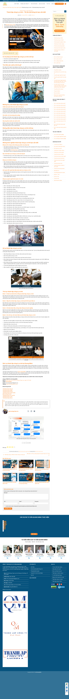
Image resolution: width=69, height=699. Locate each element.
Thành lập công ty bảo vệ (8, 388)
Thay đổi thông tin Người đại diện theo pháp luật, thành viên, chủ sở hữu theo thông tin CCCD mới (60, 81)
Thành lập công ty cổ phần (58, 154)
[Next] (6, 526)
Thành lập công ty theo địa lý (59, 158)
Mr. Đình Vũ (33, 15)
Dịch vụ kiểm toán (57, 62)
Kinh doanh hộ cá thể (58, 148)
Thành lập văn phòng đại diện (59, 45)
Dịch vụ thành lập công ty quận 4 (60, 109)
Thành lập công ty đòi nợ (7, 397)
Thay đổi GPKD (34, 3)
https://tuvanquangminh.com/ (12, 384)
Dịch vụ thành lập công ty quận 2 (60, 105)
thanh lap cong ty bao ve (39, 451)
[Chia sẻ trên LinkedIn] (30, 443)
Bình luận (6, 492)
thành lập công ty (14, 149)
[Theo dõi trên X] (56, 584)
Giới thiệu (16, 3)
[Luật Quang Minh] (8, 4)
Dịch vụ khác (42, 3)
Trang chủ (4, 7)
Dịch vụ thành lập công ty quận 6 (60, 111)
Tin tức (48, 3)
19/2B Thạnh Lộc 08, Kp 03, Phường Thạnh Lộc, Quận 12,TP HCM (18, 380)
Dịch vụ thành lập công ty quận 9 (60, 115)
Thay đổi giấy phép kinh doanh (59, 172)
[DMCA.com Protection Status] (54, 587)
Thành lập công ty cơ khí (7, 396)
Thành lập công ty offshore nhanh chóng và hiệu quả (14, 454)
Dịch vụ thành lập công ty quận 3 (60, 107)
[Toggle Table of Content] (16, 53)
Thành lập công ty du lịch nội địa (9, 392)
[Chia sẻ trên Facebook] (22, 443)
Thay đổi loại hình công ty (58, 89)
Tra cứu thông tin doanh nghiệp (60, 138)
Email (20, 501)
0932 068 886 (9, 381)
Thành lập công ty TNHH (58, 38)
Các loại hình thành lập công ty (59, 146)
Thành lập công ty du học (8, 391)
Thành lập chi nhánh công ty (59, 43)
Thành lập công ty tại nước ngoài (60, 156)
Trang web (36, 501)
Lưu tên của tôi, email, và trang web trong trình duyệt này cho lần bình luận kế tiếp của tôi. (21, 506)
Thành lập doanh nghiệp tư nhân (60, 41)
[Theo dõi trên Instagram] (54, 584)
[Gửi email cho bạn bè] (26, 443)
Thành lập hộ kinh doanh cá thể (59, 47)
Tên (5, 501)
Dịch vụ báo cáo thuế (58, 58)
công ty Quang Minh (22, 371)
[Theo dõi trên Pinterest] (57, 584)
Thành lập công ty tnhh (58, 163)
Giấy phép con (56, 170)
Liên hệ (53, 3)
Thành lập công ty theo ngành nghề (14, 7)
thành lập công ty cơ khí (10, 24)
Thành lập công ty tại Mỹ (7, 390)
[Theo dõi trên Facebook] (52, 584)
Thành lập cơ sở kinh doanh (59, 152)
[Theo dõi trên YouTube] (61, 584)
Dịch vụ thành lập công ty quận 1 (60, 103)
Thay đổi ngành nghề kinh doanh (60, 75)
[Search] (65, 4)
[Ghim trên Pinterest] (28, 443)
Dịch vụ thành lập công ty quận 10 (60, 117)
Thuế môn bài (56, 178)
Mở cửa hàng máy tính (7, 393)
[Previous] (3, 526)
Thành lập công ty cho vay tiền (9, 395)
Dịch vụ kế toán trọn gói (58, 56)
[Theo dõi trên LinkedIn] (59, 584)
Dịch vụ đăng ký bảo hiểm (58, 60)
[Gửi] (65, 11)
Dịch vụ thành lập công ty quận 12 (60, 119)
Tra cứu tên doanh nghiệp (59, 134)
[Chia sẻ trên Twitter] (24, 443)
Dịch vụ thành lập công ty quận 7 (60, 113)
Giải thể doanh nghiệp (58, 180)
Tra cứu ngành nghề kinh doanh (60, 136)
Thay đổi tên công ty (57, 69)
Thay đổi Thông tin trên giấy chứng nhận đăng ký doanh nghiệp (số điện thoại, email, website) (60, 86)
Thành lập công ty (24, 3)
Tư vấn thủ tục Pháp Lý (58, 144)
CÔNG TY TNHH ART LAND (4, 523)
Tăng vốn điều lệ (57, 91)
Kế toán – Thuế (56, 174)
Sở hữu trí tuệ (56, 176)
